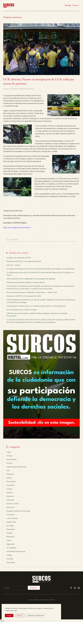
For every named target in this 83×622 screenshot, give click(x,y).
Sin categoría (11, 548)
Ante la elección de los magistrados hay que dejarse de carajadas (30, 279)
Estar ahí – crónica (13, 265)
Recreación (10, 537)
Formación (10, 514)
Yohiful (52, 600)
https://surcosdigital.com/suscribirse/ (17, 227)
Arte (8, 470)
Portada (68, 5)
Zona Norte (10, 562)
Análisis (9, 463)
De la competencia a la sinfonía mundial (21, 310)
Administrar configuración (36, 615)
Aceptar (9, 615)
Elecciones (10, 507)
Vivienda (9, 559)
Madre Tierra (11, 522)
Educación (10, 500)
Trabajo (9, 555)
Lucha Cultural (12, 518)
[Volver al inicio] (8, 5)
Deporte (9, 492)
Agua (8, 452)
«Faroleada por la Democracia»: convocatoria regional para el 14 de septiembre (36, 306)
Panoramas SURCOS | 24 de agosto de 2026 (23, 261)
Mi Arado (10, 526)
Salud (8, 540)
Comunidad (10, 481)
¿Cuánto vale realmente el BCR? (18, 258)
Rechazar (20, 615)
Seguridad (10, 544)
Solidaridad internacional (15, 551)
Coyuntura (10, 485)
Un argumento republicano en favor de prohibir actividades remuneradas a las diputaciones (40, 269)
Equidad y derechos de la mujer (18, 511)
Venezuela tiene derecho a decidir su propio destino (25, 282)
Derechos (31, 89)
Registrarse (34, 588)
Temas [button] (75, 5)
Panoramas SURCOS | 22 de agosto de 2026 (23, 296)
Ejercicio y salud (12, 503)
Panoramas (10, 529)
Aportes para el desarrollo (16, 467)
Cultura (9, 489)
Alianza (9, 456)
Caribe (8, 478)
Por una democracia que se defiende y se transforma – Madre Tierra (31, 292)
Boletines (10, 474)
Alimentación (11, 459)
